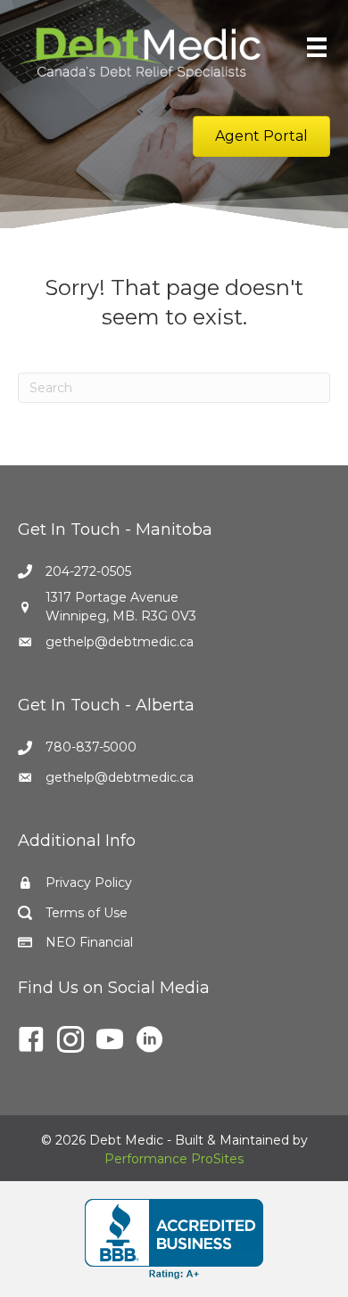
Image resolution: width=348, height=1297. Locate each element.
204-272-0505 (88, 571)
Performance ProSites (174, 1159)
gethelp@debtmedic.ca (120, 642)
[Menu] (316, 47)
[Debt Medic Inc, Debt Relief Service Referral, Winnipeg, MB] (174, 1239)
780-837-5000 (91, 747)
